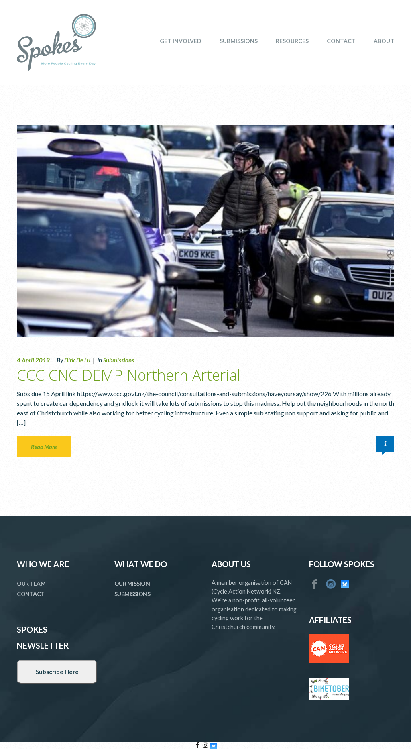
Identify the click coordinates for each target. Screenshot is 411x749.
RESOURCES (292, 40)
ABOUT (384, 40)
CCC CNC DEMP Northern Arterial (128, 374)
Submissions (118, 360)
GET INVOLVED (180, 40)
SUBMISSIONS (239, 40)
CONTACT (341, 40)
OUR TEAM (31, 583)
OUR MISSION (132, 583)
